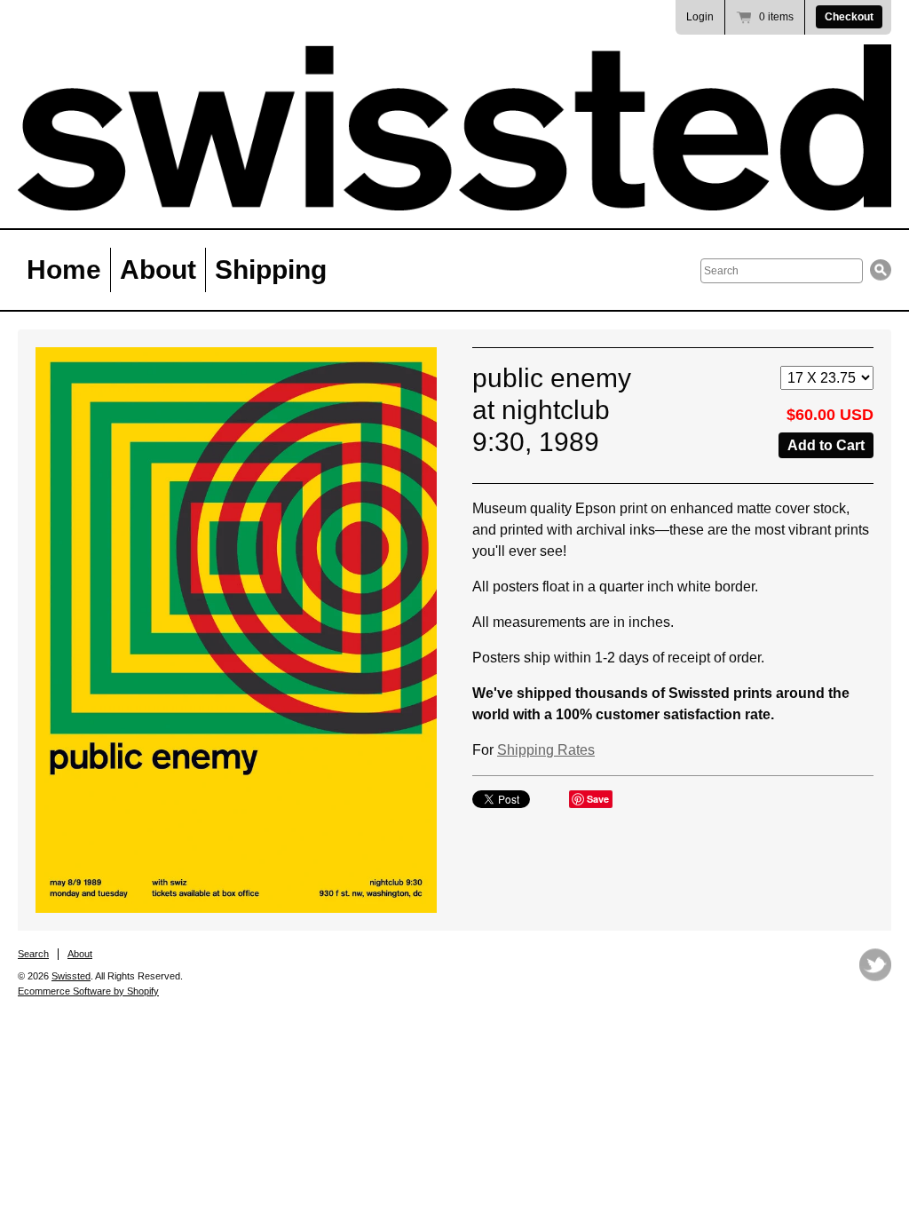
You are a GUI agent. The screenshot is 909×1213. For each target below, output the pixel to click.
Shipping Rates (546, 749)
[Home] (454, 127)
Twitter (875, 964)
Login (700, 17)
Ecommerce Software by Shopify (88, 991)
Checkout (849, 17)
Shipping (271, 269)
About (158, 269)
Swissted (71, 976)
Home (64, 269)
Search (33, 953)
